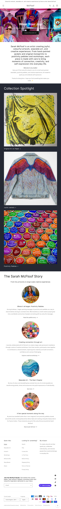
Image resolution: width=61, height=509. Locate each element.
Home (5, 444)
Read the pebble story (29, 317)
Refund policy (23, 505)
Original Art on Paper (11, 149)
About (5, 466)
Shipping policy (46, 505)
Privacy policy (30, 505)
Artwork (6, 451)
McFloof (8, 505)
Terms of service (38, 505)
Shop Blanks (7, 462)
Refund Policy (25, 458)
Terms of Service (26, 466)
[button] (3, 5)
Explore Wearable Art (30, 33)
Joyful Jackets (9, 207)
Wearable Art (7, 448)
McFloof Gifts (7, 458)
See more (29, 389)
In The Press (25, 455)
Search (23, 444)
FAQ (23, 448)
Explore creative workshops (30, 355)
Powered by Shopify (15, 505)
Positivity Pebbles (10, 266)
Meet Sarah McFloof (29, 427)
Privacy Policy (25, 469)
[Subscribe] (30, 485)
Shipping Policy (26, 462)
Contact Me (25, 451)
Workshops (7, 455)
